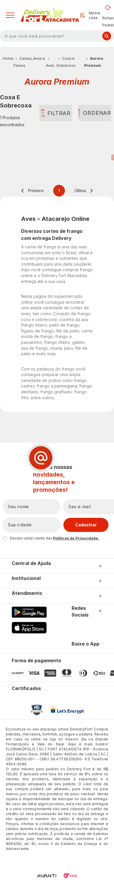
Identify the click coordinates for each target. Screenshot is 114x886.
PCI (36, 710)
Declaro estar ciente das (54, 538)
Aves (50, 65)
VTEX (70, 876)
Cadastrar (86, 524)
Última (80, 190)
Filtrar (59, 113)
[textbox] (57, 36)
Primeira (36, 190)
